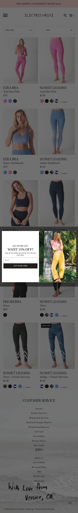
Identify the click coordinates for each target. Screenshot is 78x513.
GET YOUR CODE (20, 266)
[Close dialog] (73, 233)
